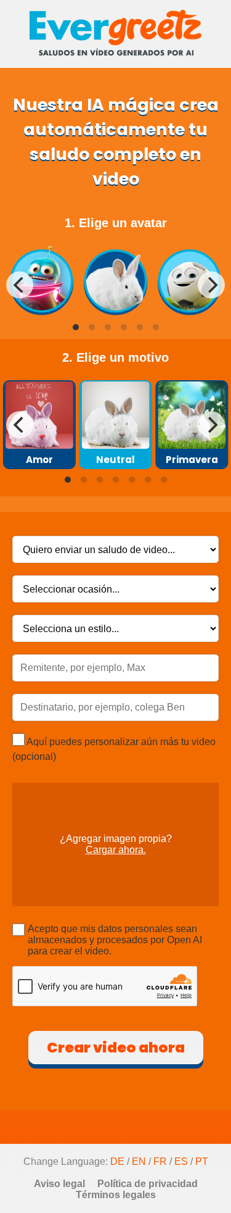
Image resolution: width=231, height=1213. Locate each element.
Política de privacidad (147, 1183)
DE (117, 1161)
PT (201, 1161)
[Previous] (19, 284)
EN (139, 1161)
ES (181, 1161)
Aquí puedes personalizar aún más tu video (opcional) (114, 749)
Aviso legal (59, 1183)
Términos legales (116, 1195)
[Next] (211, 284)
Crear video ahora (116, 1047)
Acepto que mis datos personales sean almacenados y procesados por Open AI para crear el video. (115, 939)
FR (160, 1161)
